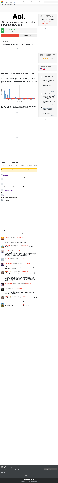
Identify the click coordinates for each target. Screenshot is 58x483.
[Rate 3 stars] (48, 58)
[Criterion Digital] (29, 479)
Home (19, 1)
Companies (25, 1)
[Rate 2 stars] (46, 58)
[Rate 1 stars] (44, 58)
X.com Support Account (46, 21)
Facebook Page (44, 23)
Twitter (35, 469)
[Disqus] (19, 187)
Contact (41, 1)
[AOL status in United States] (41, 69)
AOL (11, 4)
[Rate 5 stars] (52, 58)
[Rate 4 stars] (50, 58)
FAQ (31, 1)
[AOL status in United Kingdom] (44, 69)
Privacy (35, 1)
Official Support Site (45, 25)
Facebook (36, 471)
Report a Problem (10, 35)
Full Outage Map (28, 35)
